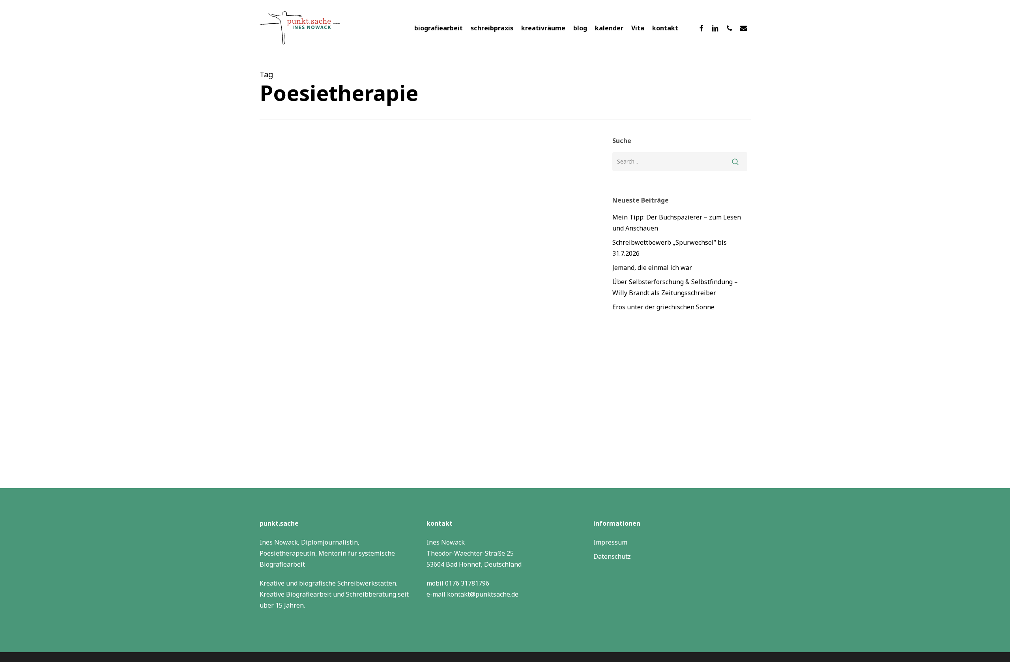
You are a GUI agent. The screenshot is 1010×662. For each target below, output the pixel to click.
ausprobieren (290, 468)
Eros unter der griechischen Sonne (663, 307)
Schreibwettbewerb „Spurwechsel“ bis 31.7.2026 (669, 248)
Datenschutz (612, 556)
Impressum (610, 542)
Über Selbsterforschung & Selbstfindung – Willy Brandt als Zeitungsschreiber (675, 287)
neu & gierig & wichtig (344, 468)
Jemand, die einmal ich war (652, 267)
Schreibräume (399, 468)
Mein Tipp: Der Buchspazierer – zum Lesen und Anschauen (676, 222)
